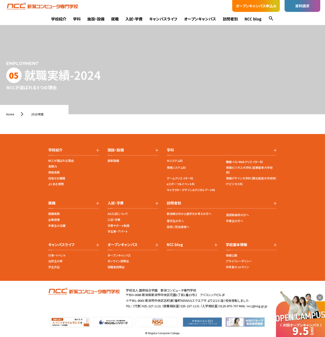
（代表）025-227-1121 (147, 306)
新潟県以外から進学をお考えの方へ (189, 214)
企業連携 (54, 220)
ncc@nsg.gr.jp (257, 306)
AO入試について (118, 214)
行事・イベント (57, 255)
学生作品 (54, 267)
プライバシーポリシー (239, 261)
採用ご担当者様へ (178, 227)
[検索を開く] (271, 18)
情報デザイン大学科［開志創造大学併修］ (251, 178)
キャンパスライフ (163, 19)
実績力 (52, 166)
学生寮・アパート (118, 231)
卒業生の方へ (234, 221)
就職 (115, 19)
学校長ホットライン (237, 267)
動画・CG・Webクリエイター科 (244, 162)
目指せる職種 (56, 178)
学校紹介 (58, 19)
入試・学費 (134, 19)
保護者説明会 (116, 267)
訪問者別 (230, 19)
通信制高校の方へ (237, 215)
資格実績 (54, 172)
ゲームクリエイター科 (180, 178)
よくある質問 (56, 184)
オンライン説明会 (118, 261)
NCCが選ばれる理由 (61, 161)
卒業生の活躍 (56, 225)
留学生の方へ (175, 221)
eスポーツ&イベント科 (181, 184)
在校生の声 (55, 261)
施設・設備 (95, 19)
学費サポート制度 (118, 225)
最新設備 (113, 161)
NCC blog (253, 19)
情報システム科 (176, 167)
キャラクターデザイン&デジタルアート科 (191, 190)
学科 (77, 19)
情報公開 (231, 255)
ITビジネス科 (234, 184)
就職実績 (54, 214)
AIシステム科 (175, 161)
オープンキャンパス (200, 19)
